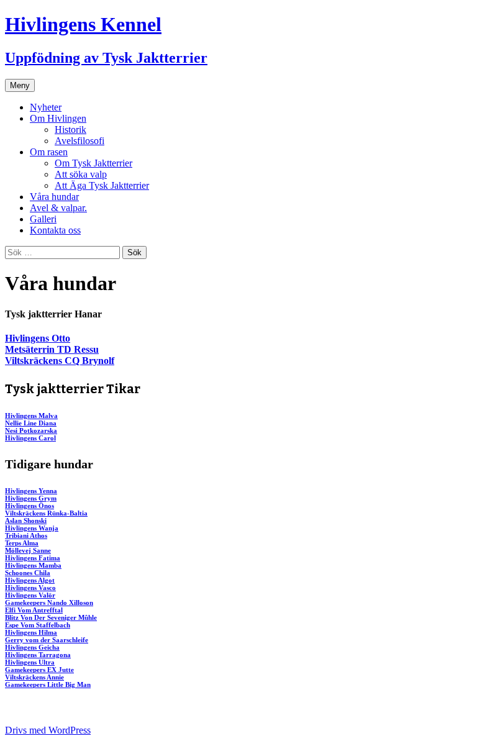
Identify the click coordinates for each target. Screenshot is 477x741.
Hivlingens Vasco (30, 587)
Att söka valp (81, 174)
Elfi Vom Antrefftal (34, 610)
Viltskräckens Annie (34, 677)
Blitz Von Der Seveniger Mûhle (51, 617)
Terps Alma (22, 543)
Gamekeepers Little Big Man (48, 684)
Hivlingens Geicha (32, 647)
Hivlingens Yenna (31, 490)
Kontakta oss (55, 230)
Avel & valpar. (58, 207)
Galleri (43, 219)
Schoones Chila (27, 572)
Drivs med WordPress (48, 730)
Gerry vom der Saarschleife (46, 639)
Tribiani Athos (26, 535)
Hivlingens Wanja (31, 528)
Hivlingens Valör (30, 595)
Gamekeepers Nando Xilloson (49, 602)
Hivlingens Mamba (33, 565)
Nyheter (45, 107)
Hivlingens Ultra (30, 662)
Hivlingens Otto (37, 338)
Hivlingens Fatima (32, 557)
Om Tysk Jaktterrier (93, 163)
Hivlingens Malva (31, 415)
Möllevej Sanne (28, 550)
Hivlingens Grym (31, 498)
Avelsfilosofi (79, 140)
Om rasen (49, 152)
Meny (20, 85)
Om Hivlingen (58, 118)
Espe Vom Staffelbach (37, 625)
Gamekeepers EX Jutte (39, 669)
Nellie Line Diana (31, 423)
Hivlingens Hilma (31, 632)
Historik (70, 129)
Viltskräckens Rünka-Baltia (46, 513)
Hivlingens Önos (29, 505)
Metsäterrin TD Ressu (52, 349)
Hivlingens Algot (30, 580)
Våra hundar (54, 196)
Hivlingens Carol (30, 438)
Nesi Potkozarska (31, 430)
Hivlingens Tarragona (38, 654)
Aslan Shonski (26, 520)
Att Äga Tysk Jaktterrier (102, 185)
